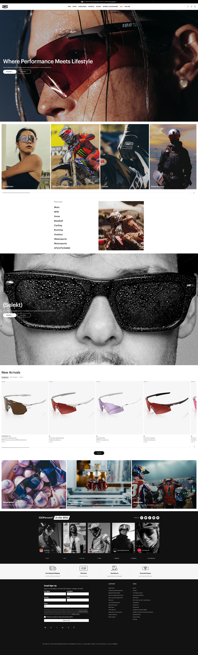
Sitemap (135, 619)
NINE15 (115, 644)
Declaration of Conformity (115, 612)
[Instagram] (141, 517)
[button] (69, 6)
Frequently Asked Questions (116, 590)
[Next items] (194, 193)
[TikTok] (149, 517)
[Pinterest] (157, 517)
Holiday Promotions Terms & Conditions (143, 612)
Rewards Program (113, 604)
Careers (135, 590)
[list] (99, 156)
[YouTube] (145, 517)
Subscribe (66, 620)
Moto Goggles (14, 377)
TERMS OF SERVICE (83, 611)
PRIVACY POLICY (76, 614)
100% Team (136, 597)
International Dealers (138, 595)
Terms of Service (113, 614)
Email (68, 597)
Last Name (70, 591)
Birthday (46, 597)
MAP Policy (111, 607)
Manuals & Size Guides (114, 592)
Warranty (111, 600)
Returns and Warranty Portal (116, 595)
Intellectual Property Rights (140, 609)
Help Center (112, 588)
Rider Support (112, 616)
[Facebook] (153, 517)
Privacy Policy (136, 616)
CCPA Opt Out (112, 609)
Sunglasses (5, 377)
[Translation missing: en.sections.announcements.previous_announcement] (45, 1)
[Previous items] (189, 193)
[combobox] (46, 606)
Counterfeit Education (114, 602)
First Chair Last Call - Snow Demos (141, 600)
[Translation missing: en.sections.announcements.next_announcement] (153, 1)
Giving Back (136, 602)
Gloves (21, 377)
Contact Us (136, 604)
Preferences (136, 607)
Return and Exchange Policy (116, 597)
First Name (47, 591)
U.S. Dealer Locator (138, 592)
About (134, 588)
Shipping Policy (137, 614)
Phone (46, 603)
